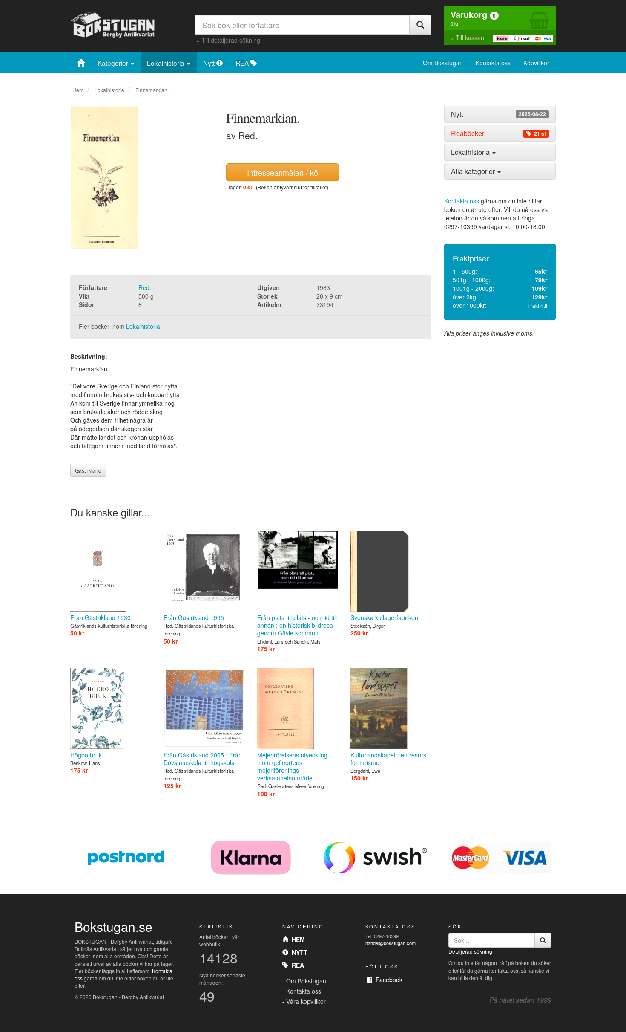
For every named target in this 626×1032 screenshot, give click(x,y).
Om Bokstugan (443, 62)
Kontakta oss (493, 62)
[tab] (500, 114)
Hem (77, 89)
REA (242, 62)
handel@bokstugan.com (390, 942)
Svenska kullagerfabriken (384, 617)
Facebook (387, 979)
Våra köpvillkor (306, 1001)
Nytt (209, 62)
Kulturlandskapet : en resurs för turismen (388, 759)
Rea (296, 965)
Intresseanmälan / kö (282, 172)
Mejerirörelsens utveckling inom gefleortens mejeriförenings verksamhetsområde (292, 766)
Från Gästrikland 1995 (194, 617)
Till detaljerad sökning (230, 40)
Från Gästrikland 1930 (100, 617)
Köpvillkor (536, 62)
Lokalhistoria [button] (471, 152)
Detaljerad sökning (470, 951)
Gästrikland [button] (88, 470)
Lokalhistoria (166, 62)
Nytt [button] (498, 114)
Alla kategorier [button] (474, 171)
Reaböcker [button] (498, 133)
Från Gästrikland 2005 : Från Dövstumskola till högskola (203, 759)
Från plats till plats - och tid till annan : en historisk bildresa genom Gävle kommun (297, 625)
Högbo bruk (86, 755)
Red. (144, 287)
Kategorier (114, 62)
